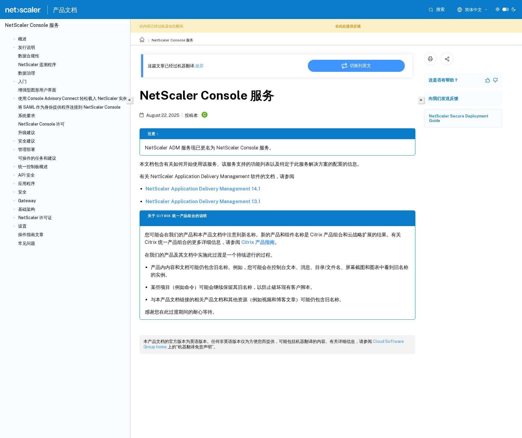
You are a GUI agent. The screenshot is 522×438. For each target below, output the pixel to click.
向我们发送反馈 (443, 98)
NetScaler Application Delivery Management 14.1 (203, 189)
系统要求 (26, 115)
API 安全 (26, 175)
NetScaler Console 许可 (41, 124)
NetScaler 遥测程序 (37, 64)
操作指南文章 (31, 234)
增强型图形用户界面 (37, 90)
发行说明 (26, 47)
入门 (22, 81)
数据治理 (26, 73)
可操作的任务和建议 (37, 158)
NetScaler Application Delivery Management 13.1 (203, 201)
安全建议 (26, 141)
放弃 (199, 65)
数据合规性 (28, 55)
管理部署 (26, 149)
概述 (22, 39)
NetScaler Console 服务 (172, 40)
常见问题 (26, 243)
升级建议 (26, 132)
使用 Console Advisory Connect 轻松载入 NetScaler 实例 (72, 98)
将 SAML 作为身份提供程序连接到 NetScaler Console (69, 107)
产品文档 (65, 10)
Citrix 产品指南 (258, 242)
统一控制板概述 (33, 166)
